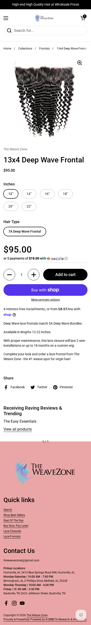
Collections (25, 48)
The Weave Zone (37, 615)
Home (7, 48)
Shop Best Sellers (14, 515)
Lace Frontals (12, 536)
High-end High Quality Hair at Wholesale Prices (45, 4)
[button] (83, 18)
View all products (18, 429)
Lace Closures (12, 531)
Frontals (44, 48)
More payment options (45, 299)
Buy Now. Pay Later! (16, 525)
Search (8, 509)
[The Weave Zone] (44, 18)
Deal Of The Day (14, 520)
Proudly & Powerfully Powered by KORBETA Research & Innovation (45, 619)
